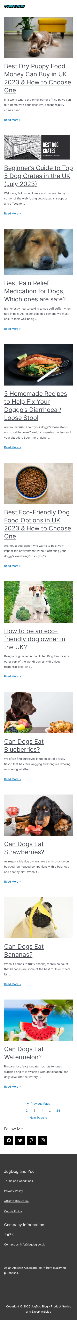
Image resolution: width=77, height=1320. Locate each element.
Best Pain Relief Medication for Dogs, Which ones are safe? (35, 291)
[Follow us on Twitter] (20, 1140)
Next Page (39, 1118)
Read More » (12, 119)
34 (58, 1111)
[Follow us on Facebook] (8, 1140)
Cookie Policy (13, 1211)
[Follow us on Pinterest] (31, 1140)
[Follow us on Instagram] (42, 1140)
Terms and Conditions (18, 1181)
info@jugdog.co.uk (32, 1244)
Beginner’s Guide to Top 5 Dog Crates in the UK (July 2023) (38, 176)
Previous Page (38, 1104)
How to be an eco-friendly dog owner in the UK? (34, 639)
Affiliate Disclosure (16, 1201)
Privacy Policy (13, 1191)
